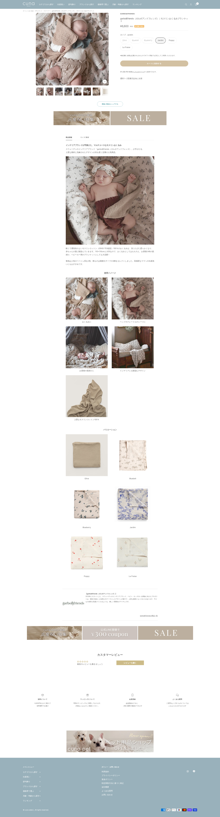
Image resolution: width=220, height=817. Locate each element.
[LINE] (194, 771)
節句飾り (72, 4)
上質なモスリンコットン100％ (86, 419)
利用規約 (105, 771)
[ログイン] (191, 4)
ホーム (25, 11)
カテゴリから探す (46, 4)
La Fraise (126, 47)
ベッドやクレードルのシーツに (133, 322)
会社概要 (105, 787)
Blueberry (148, 40)
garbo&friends (127, 14)
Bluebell (135, 40)
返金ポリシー (107, 779)
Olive (124, 40)
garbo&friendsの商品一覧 (149, 616)
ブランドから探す (86, 4)
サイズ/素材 (84, 137)
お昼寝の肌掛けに (86, 370)
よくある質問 (107, 791)
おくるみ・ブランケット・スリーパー (39, 11)
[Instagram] (187, 771)
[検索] (186, 4)
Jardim (161, 40)
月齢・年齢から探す (120, 4)
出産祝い (61, 4)
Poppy (171, 40)
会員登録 (129, 703)
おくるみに (86, 322)
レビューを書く (130, 663)
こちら (82, 706)
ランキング (137, 4)
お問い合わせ (107, 795)
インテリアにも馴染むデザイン (133, 370)
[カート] (196, 4)
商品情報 (69, 137)
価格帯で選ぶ (103, 4)
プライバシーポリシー (111, 775)
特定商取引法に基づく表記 (113, 783)
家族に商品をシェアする (110, 104)
